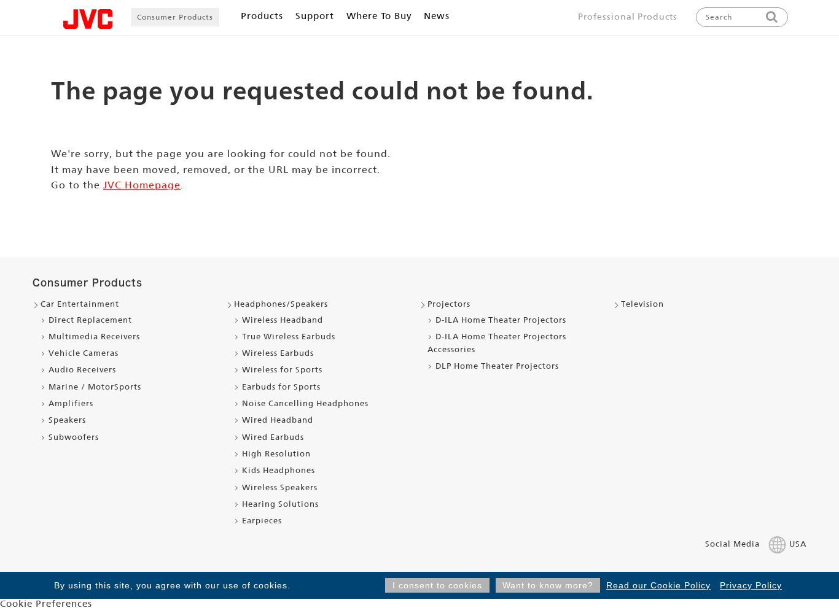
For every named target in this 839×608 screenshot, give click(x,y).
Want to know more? (547, 585)
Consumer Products (175, 17)
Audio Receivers (82, 369)
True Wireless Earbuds (288, 336)
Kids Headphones (278, 470)
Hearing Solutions (280, 504)
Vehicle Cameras (84, 353)
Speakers (67, 420)
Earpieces (262, 520)
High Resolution (276, 453)
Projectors (448, 304)
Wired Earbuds (273, 437)
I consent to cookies (437, 585)
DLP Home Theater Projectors (497, 366)
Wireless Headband (282, 320)
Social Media (732, 544)
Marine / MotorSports (95, 386)
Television (642, 304)
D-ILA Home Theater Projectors (500, 320)
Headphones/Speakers (281, 304)
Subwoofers (74, 437)
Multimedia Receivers (94, 336)
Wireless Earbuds (278, 353)
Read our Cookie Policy (658, 585)
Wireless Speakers (280, 487)
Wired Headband (277, 420)
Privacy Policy (751, 585)
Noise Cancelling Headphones (305, 403)
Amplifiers (71, 403)
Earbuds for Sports (281, 386)
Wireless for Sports (282, 369)
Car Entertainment (80, 304)
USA (797, 543)
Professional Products (627, 16)
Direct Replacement (90, 320)
